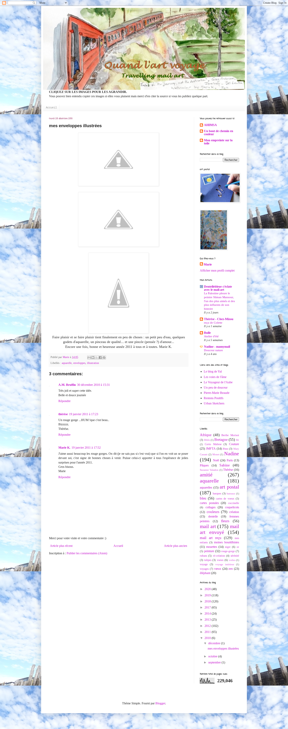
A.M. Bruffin (67, 384)
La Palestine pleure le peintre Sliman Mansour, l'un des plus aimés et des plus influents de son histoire (219, 301)
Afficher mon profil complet (217, 270)
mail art (208, 526)
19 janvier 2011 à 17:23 (83, 414)
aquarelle (67, 362)
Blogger (160, 703)
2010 (208, 638)
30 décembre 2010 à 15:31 (93, 384)
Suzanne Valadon (209, 470)
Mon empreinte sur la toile (218, 142)
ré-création (219, 555)
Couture (234, 444)
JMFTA (211, 448)
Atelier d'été (211, 336)
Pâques (204, 465)
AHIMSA (210, 125)
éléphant (205, 573)
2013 (208, 619)
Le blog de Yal (213, 371)
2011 (208, 632)
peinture (209, 551)
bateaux (231, 493)
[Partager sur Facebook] (100, 357)
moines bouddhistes (226, 542)
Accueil (51, 107)
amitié (206, 475)
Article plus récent (61, 545)
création (234, 512)
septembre (215, 662)
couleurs (213, 512)
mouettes (211, 546)
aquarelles (206, 487)
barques (217, 493)
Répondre (64, 401)
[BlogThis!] (93, 357)
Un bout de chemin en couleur (218, 132)
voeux (220, 560)
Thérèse (228, 469)
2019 (208, 595)
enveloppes (79, 362)
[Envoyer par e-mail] (89, 357)
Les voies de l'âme (215, 377)
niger (228, 546)
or (238, 546)
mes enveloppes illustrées (223, 648)
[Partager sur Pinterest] (104, 357)
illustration (93, 362)
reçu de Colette (213, 322)
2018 (208, 601)
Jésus (225, 448)
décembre (214, 643)
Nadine (231, 453)
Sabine (224, 465)
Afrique (205, 435)
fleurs (225, 521)
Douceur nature (213, 350)
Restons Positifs (213, 398)
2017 (208, 607)
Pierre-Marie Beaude (216, 392)
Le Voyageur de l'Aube (218, 382)
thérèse (63, 414)
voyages (204, 568)
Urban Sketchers (214, 403)
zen (230, 568)
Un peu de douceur (215, 387)
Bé (237, 440)
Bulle (207, 332)
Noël (216, 460)
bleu (203, 498)
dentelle (213, 516)
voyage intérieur (224, 564)
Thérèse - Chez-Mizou (218, 319)
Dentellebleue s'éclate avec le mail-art (218, 288)
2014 (208, 613)
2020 (208, 589)
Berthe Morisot (230, 435)
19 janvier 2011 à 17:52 (86, 447)
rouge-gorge (228, 551)
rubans (203, 555)
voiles (232, 560)
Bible (207, 440)
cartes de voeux (225, 498)
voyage (204, 564)
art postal (229, 487)
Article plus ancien (175, 545)
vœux (217, 568)
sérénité (235, 555)
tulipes (207, 560)
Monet (215, 454)
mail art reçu (210, 538)
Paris (230, 460)
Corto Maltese (213, 444)
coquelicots (232, 507)
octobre (213, 656)
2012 (208, 625)
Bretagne (221, 439)
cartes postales (209, 503)
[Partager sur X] (97, 357)
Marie (208, 264)
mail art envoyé (219, 529)
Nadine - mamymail (217, 346)
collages (211, 507)
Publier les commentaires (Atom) (87, 553)
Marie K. (64, 447)
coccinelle (233, 503)
